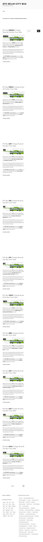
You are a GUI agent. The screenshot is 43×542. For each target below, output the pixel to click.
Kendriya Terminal (22, 512)
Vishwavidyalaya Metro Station (24, 534)
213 (11, 512)
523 (13, 502)
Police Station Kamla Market (24, 524)
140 (4, 510)
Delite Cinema (29, 504)
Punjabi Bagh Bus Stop (23, 526)
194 (9, 508)
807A (7, 514)
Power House (33, 524)
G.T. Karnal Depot (26, 506)
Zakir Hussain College (23, 536)
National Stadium (30, 518)
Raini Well (30, 526)
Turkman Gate (30, 532)
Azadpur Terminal (35, 500)
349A (14, 512)
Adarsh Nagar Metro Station (29, 498)
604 (12, 510)
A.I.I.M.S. (20, 498)
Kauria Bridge (37, 510)
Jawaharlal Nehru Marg (29, 510)
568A (10, 506)
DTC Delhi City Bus (15, 4)
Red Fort (35, 526)
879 (12, 508)
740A (13, 504)
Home (4, 11)
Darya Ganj (28, 502)
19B (10, 514)
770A (10, 504)
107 (10, 502)
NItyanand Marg (30, 520)
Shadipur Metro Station (31, 528)
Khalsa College (35, 512)
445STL (7, 512)
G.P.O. (20, 506)
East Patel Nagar (36, 504)
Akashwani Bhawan (22, 500)
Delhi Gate (33, 502)
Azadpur (29, 500)
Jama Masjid (21, 510)
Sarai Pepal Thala (22, 528)
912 (3, 508)
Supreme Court (34, 530)
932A (4, 514)
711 (6, 508)
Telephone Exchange (23, 532)
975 (4, 504)
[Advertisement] (21, 24)
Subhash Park (27, 530)
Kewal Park (29, 512)
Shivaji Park (21, 530)
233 (4, 512)
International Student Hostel (24, 508)
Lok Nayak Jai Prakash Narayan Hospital (26, 516)
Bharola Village (21, 502)
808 (4, 506)
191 (6, 504)
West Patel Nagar (35, 534)
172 (13, 514)
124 (7, 502)
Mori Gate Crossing (22, 518)
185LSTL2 (8, 510)
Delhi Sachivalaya (22, 504)
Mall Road (37, 516)
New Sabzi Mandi (22, 520)
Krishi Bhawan (21, 514)
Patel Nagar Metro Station (23, 522)
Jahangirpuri (33, 508)
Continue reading (6, 61)
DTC (22, 42)
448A (4, 502)
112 (6, 506)
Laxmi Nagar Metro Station (30, 514)
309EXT (13, 506)
